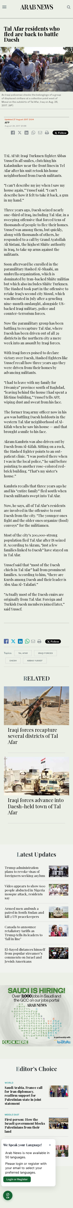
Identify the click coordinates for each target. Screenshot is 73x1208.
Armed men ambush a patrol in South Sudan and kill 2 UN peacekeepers (24, 912)
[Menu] (4, 7)
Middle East (12, 1114)
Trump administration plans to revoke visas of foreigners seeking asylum (25, 871)
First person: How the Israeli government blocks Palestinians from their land (25, 1125)
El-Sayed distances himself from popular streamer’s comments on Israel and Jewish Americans (25, 955)
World (9, 1082)
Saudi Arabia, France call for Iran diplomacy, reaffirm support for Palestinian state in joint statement (23, 1095)
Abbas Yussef (35, 660)
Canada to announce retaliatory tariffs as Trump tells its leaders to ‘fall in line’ (23, 933)
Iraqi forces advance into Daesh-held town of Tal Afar (36, 806)
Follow (61, 132)
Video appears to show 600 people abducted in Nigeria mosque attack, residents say (25, 892)
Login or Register (17, 1179)
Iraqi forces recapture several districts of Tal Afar (33, 735)
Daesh (13, 660)
